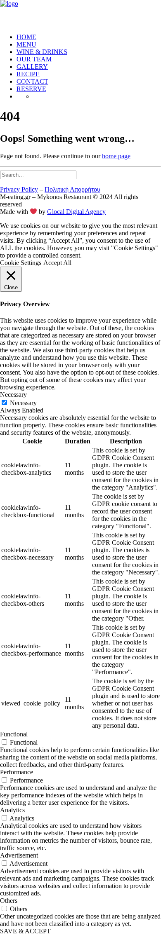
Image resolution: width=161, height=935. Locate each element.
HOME (26, 36)
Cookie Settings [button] (20, 262)
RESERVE (31, 88)
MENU (26, 44)
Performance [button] (16, 772)
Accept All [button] (57, 262)
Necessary (23, 402)
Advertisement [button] (19, 855)
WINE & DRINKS (42, 51)
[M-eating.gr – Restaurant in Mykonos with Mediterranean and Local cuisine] (80, 13)
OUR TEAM (34, 59)
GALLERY (32, 66)
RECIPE (28, 73)
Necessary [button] (13, 394)
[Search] (38, 174)
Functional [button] (14, 734)
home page (116, 155)
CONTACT (32, 81)
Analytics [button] (12, 809)
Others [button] (8, 900)
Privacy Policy (19, 189)
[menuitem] (89, 37)
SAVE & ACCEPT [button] (25, 931)
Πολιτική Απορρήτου (72, 189)
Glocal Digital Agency (76, 211)
